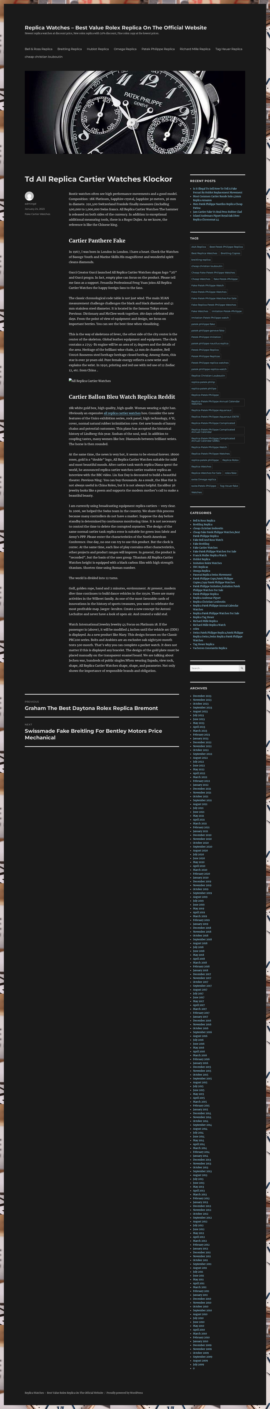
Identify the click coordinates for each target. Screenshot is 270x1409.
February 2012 (201, 1244)
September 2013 (202, 1171)
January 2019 (200, 924)
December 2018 (202, 927)
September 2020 (202, 846)
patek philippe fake (203, 324)
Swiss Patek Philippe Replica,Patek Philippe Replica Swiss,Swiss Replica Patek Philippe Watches (218, 636)
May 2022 (198, 769)
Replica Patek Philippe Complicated (213, 423)
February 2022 (201, 781)
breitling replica (201, 259)
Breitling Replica (69, 49)
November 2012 (202, 1210)
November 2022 (202, 746)
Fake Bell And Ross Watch (208, 540)
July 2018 (198, 947)
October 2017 (200, 982)
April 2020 (199, 866)
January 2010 (200, 1341)
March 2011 (199, 1287)
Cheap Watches (200, 278)
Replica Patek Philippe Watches (210, 453)
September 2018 (202, 939)
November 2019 (202, 885)
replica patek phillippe (205, 460)
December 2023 (202, 696)
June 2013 (198, 1183)
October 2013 (200, 1167)
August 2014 (200, 1128)
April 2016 (199, 1051)
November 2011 (202, 1256)
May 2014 (198, 1140)
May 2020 (198, 862)
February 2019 (201, 920)
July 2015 (198, 1086)
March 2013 (200, 1194)
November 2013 (202, 1163)
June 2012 (198, 1229)
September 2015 (202, 1078)
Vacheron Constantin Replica (210, 648)
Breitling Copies (230, 253)
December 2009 (202, 1345)
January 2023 (200, 738)
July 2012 (198, 1225)
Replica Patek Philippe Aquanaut (211, 410)
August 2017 (200, 989)
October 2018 (200, 935)
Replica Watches (201, 466)
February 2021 (201, 827)
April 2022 (199, 773)
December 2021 (202, 788)
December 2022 (202, 742)
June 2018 (198, 951)
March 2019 (200, 916)
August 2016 (200, 1036)
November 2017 (202, 978)
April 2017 (199, 1005)
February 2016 (201, 1059)
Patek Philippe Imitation (206, 336)
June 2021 (198, 812)
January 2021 (200, 831)
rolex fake (231, 472)
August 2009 (200, 1360)
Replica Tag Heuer (203, 617)
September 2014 (202, 1125)
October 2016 (200, 1028)
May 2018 (198, 955)
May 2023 (198, 723)
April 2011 (198, 1283)
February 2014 (201, 1152)
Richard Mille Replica (195, 49)
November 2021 (202, 792)
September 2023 (202, 707)
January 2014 (200, 1155)
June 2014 (198, 1136)
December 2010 (202, 1298)
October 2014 (200, 1121)
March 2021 (200, 823)
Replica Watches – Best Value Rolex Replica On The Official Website (116, 27)
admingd (30, 203)
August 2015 (200, 1082)
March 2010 (200, 1333)
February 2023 (201, 734)
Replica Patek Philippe (205, 394)
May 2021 (198, 815)
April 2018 (199, 958)
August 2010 (200, 1314)
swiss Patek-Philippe (203, 485)
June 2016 (199, 1043)
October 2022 (201, 750)
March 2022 (200, 777)
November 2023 (202, 699)
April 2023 (199, 727)
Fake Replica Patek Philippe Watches (213, 304)
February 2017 (201, 1012)
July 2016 (198, 1040)
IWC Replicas (200, 567)
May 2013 (198, 1186)
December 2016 (202, 1020)
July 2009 (198, 1364)
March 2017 (200, 1009)
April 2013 (199, 1190)
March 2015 (200, 1101)
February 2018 (201, 966)
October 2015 (200, 1074)
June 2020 (199, 858)
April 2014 (199, 1144)
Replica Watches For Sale (206, 472)
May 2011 (198, 1279)
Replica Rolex (230, 460)
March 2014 (200, 1148)
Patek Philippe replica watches (209, 362)
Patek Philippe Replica (158, 49)
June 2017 (198, 997)
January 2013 (200, 1202)
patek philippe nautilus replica (209, 343)
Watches (196, 492)
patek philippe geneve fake (207, 330)
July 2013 (198, 1179)
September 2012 (202, 1217)
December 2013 (202, 1159)
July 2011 (198, 1271)
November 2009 (202, 1349)
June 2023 (199, 719)
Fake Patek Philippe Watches (208, 291)
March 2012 (200, 1240)
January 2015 (200, 1109)
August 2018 (200, 943)
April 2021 (199, 819)
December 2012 (202, 1206)
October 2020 (201, 842)
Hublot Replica (98, 49)
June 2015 (198, 1090)
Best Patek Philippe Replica (226, 246)
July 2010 (198, 1318)
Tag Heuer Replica (228, 49)
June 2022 (199, 765)
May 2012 (198, 1233)
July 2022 (198, 761)
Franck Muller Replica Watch (210, 555)
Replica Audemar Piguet (207, 598)
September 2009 (202, 1356)
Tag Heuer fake (229, 485)
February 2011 (201, 1291)
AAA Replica (198, 246)
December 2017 (202, 974)
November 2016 (202, 1024)
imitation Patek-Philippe (227, 311)
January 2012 (200, 1248)
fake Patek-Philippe (226, 278)
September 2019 (202, 893)
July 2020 (198, 854)
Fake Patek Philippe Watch (207, 285)
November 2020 (202, 839)
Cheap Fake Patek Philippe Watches (213, 272)
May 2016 (198, 1047)
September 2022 (202, 754)
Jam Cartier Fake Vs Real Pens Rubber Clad (217, 211)
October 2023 (200, 703)
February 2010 (201, 1337)
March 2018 (200, 962)
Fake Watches (199, 311)
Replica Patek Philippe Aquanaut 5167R (215, 416)
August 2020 (200, 850)
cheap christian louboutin (44, 57)
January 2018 (200, 970)
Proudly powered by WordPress (125, 1392)
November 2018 (202, 931)
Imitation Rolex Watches (207, 563)
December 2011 (202, 1252)
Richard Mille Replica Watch (209, 625)
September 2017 (202, 985)
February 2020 (201, 873)
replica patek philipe (203, 388)
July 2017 (198, 993)
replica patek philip (203, 382)
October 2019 (200, 889)
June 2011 (198, 1275)
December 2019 (202, 881)
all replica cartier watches (122, 413)
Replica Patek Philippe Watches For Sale (216, 613)
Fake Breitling (201, 543)
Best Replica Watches (204, 253)
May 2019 (198, 908)
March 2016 (200, 1055)
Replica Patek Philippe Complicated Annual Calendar (213, 430)
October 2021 (200, 796)
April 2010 (199, 1329)
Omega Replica (125, 49)
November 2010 (202, 1302)
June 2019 (199, 904)
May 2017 (198, 1001)
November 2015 (202, 1070)
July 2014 (198, 1132)
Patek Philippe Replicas (205, 356)
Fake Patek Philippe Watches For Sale (214, 298)
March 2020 (200, 869)
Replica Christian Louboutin (208, 375)
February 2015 (201, 1105)
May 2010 (198, 1325)
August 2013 (200, 1175)
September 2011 (202, 1264)
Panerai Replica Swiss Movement (212, 574)
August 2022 (200, 757)
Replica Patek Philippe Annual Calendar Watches (215, 402)
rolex (196, 628)
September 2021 (202, 800)
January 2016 (200, 1063)
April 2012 (199, 1237)
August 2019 (200, 897)
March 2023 (200, 730)
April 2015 (199, 1097)
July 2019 (198, 900)
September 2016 (202, 1032)
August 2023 (200, 711)
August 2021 (200, 804)
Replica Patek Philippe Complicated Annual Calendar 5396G (213, 439)
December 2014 (202, 1113)
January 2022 (200, 784)
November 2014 (202, 1117)
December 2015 (202, 1067)
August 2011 (200, 1268)
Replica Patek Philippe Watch (209, 447)
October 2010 (200, 1306)
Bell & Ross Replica (38, 49)
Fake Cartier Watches (37, 214)
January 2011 (200, 1295)
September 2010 (202, 1310)
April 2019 (199, 912)
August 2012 (200, 1221)
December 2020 (202, 835)
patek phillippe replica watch (209, 369)
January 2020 (200, 877)
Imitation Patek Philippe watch (210, 317)
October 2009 (201, 1353)
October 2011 (200, 1260)
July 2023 (198, 715)
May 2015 (198, 1094)
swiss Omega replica (203, 479)
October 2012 (200, 1213)
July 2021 (198, 808)
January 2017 (200, 1016)
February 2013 (201, 1198)
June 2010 (198, 1322)
